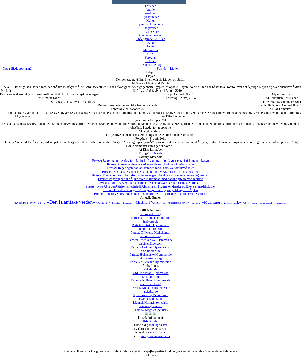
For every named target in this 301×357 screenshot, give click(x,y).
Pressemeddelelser (150, 35)
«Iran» (164, 203)
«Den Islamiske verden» (71, 202)
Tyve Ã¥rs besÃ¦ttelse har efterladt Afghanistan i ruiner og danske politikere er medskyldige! (151, 186)
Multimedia (150, 50)
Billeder (150, 61)
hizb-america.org (150, 238)
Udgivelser (151, 28)
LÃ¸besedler (151, 31)
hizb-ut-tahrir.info (150, 230)
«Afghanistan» (280, 203)
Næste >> (160, 153)
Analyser (150, 13)
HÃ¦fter (150, 46)
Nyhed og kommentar (150, 24)
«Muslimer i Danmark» (221, 202)
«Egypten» (196, 203)
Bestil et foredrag (150, 65)
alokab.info (150, 293)
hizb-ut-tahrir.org (150, 215)
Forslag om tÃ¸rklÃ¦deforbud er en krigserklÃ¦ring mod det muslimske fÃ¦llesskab (150, 175)
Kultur (150, 20)
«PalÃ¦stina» (128, 203)
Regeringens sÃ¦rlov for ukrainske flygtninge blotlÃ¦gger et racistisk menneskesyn (150, 160)
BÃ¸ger (150, 42)
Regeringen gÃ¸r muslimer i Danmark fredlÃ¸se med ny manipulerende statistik (150, 193)
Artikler (151, 9)
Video (150, 53)
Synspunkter (151, 17)
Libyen (174, 68)
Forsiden (150, 6)
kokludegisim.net (151, 308)
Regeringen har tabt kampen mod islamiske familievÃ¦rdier (150, 168)
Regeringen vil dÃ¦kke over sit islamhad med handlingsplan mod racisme (150, 179)
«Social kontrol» (266, 203)
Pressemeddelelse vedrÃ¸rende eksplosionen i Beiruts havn (150, 164)
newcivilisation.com (150, 300)
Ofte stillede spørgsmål (17, 68)
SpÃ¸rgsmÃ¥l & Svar (150, 39)
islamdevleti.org (150, 285)
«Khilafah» (103, 202)
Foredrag (150, 57)
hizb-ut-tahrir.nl (151, 252)
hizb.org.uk (150, 223)
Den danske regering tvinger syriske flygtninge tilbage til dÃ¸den (150, 190)
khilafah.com (150, 278)
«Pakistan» (116, 203)
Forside (161, 68)
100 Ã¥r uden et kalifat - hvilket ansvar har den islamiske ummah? (150, 182)
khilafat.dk (151, 271)
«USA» (246, 202)
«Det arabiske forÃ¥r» (179, 202)
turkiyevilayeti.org (150, 245)
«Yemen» (254, 203)
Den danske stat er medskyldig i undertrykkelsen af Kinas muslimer (150, 171)
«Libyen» (41, 203)
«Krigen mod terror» (25, 202)
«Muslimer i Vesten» (148, 202)
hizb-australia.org (150, 260)
